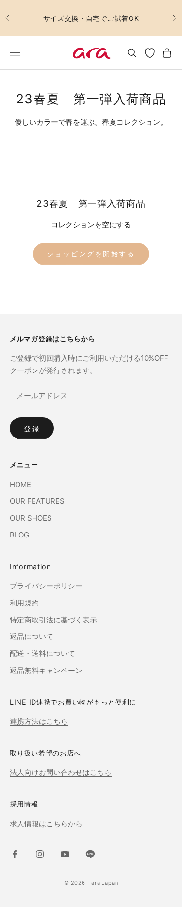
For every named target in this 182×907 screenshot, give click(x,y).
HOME (20, 484)
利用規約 (24, 602)
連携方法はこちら (39, 721)
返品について (31, 636)
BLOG (19, 534)
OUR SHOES (31, 517)
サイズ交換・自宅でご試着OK (91, 18)
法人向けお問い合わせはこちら (61, 772)
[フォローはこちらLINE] (90, 854)
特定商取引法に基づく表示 (53, 619)
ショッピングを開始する (91, 254)
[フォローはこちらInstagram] (40, 854)
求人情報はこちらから (46, 823)
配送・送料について (42, 653)
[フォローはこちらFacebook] (14, 854)
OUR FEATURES (37, 500)
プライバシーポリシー (46, 585)
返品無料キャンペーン (46, 670)
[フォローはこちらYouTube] (65, 854)
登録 (32, 428)
